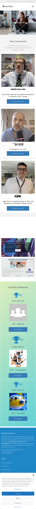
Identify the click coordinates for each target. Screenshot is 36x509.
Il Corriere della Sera (13, 1)
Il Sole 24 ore (22, 1)
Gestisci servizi (17, 489)
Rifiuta (18, 498)
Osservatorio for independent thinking (13, 449)
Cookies (15, 507)
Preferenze (18, 503)
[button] (33, 475)
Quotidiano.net (30, 1)
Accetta (18, 494)
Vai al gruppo (18, 329)
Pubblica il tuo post (18, 101)
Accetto (18, 250)
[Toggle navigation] (33, 6)
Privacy (19, 507)
